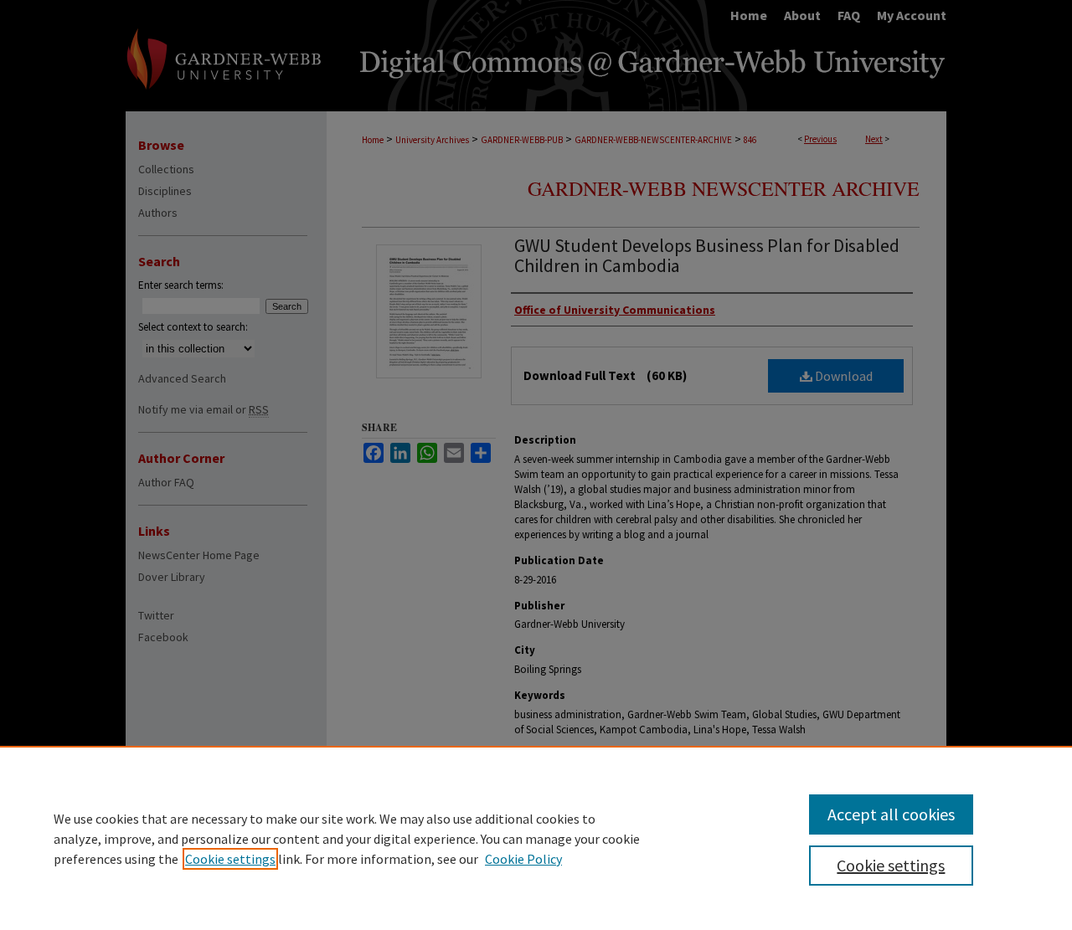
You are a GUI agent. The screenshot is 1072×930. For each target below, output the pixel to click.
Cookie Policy (523, 858)
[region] (536, 838)
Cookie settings (230, 858)
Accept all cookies (891, 814)
